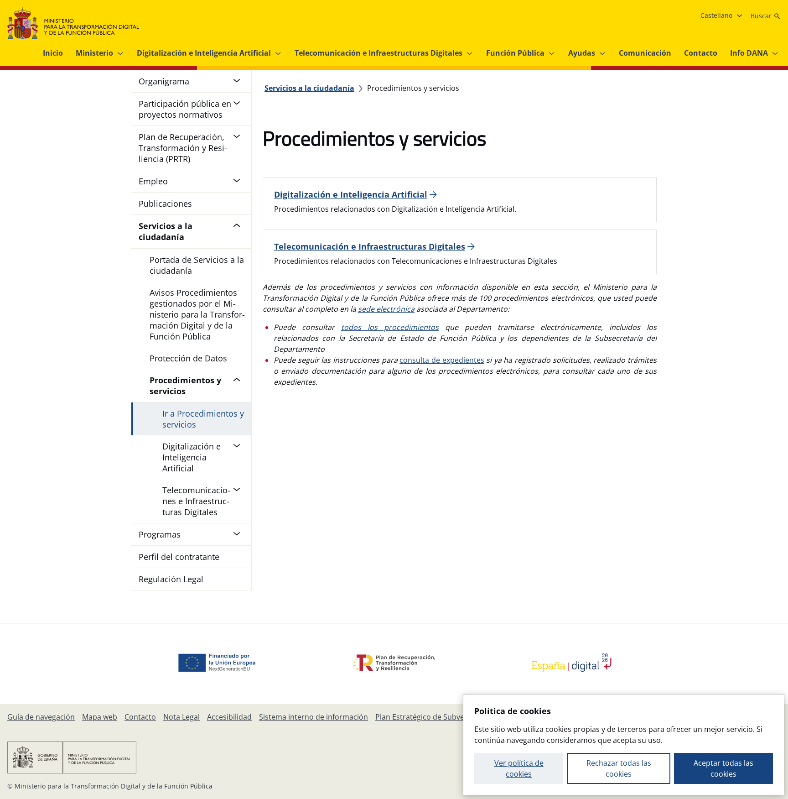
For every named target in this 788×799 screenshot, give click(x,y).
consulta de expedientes (441, 360)
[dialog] (623, 744)
